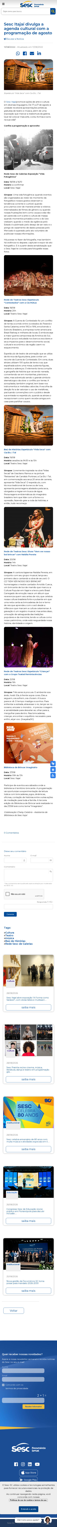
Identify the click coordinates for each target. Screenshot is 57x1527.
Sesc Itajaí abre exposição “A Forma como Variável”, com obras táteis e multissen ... (27, 999)
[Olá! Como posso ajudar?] (48, 1520)
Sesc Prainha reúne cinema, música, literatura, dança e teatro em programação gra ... (27, 1069)
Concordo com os (17, 1387)
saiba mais (28, 1007)
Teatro (9, 935)
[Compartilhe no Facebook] (25, 53)
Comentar (10, 914)
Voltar (13, 1310)
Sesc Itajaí (11, 102)
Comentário (9, 867)
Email (4, 1375)
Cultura (9, 932)
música (9, 938)
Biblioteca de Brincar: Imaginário (20, 767)
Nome (7, 855)
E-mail (33, 855)
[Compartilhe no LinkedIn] (39, 53)
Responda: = (45, 902)
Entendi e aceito (28, 1509)
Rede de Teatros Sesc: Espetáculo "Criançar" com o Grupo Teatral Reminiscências (27, 673)
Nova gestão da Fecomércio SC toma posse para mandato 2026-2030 (25, 1282)
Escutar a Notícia (15, 39)
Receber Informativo (33, 1407)
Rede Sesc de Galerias (19, 943)
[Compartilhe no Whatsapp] (18, 53)
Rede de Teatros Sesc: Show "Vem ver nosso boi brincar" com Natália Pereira (27, 553)
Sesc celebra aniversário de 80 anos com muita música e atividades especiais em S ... (27, 1140)
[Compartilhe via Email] (31, 53)
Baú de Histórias (15, 941)
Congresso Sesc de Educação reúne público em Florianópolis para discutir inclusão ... (25, 1211)
